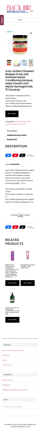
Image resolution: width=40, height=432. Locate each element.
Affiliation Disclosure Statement (14, 390)
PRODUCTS (21, 124)
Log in (28, 427)
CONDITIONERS (20, 121)
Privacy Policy (7, 380)
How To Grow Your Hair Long (13, 350)
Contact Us (6, 365)
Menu (20, 20)
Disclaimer (6, 385)
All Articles (6, 355)
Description (12, 131)
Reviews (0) (12, 139)
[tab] (20, 131)
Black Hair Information (20, 8)
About (4, 360)
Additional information (17, 135)
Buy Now (12, 114)
